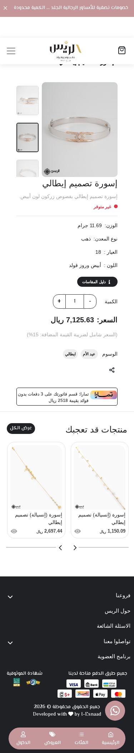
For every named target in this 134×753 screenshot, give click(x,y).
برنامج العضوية (114, 656)
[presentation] (74, 547)
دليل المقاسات (94, 282)
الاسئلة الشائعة (113, 626)
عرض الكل (21, 428)
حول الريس (117, 611)
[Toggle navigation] (11, 51)
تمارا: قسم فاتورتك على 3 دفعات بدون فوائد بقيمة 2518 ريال (53, 397)
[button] (81, 738)
